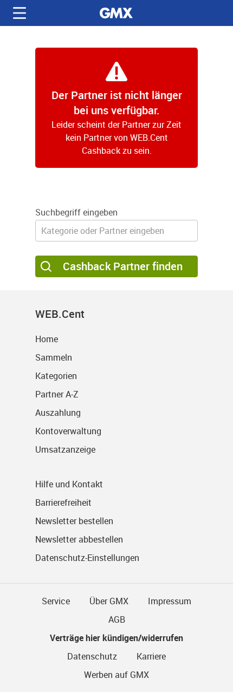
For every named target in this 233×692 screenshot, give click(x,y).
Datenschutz (92, 656)
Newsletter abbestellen (79, 539)
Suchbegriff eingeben (76, 212)
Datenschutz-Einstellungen (87, 558)
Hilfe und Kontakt (69, 484)
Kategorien (56, 376)
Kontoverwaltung (68, 431)
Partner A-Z (57, 394)
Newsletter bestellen (74, 521)
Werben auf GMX (116, 675)
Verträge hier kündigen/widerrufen (116, 638)
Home (46, 339)
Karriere (151, 656)
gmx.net (116, 13)
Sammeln (53, 357)
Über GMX (108, 601)
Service (56, 601)
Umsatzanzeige (65, 449)
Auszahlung (58, 413)
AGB (116, 619)
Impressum (169, 601)
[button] (19, 13)
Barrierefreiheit (63, 502)
